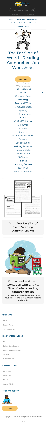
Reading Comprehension (12, 350)
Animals (23, 160)
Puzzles (23, 128)
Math (23, 92)
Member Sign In (15, 14)
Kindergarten (32, 19)
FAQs (5, 321)
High (27, 26)
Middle (20, 26)
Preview (23, 79)
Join (10, 408)
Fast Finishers (23, 114)
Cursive (23, 132)
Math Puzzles (8, 380)
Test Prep (23, 168)
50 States (23, 157)
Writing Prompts (23, 146)
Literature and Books (23, 135)
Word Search (7, 376)
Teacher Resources (12, 336)
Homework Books (23, 107)
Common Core (23, 96)
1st (11, 23)
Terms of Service (9, 329)
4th (25, 23)
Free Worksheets (23, 171)
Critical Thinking (23, 121)
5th (30, 23)
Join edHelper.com (29, 14)
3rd (20, 23)
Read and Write (23, 103)
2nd (15, 23)
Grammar (23, 125)
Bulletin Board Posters (11, 346)
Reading (12, 19)
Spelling (23, 110)
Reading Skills (23, 150)
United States (23, 153)
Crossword (7, 371)
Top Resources (23, 89)
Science (23, 139)
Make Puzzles (9, 365)
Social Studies (23, 143)
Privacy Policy (8, 325)
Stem (23, 117)
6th (34, 23)
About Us (7, 314)
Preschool (21, 19)
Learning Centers (23, 164)
